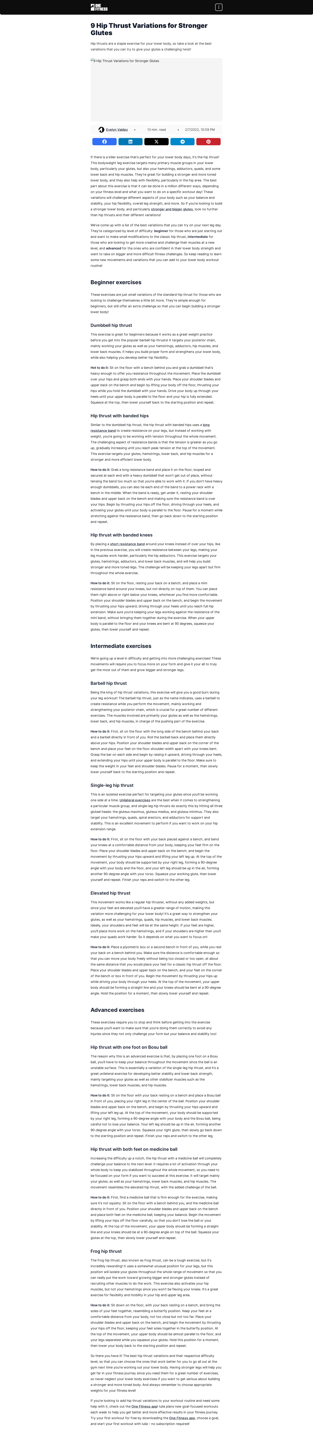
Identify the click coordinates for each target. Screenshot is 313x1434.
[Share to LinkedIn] (130, 141)
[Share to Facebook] (104, 141)
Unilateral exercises (135, 800)
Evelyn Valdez (117, 129)
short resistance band (127, 544)
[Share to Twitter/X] (156, 141)
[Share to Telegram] (182, 141)
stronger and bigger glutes (172, 209)
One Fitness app (144, 1406)
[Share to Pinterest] (208, 141)
